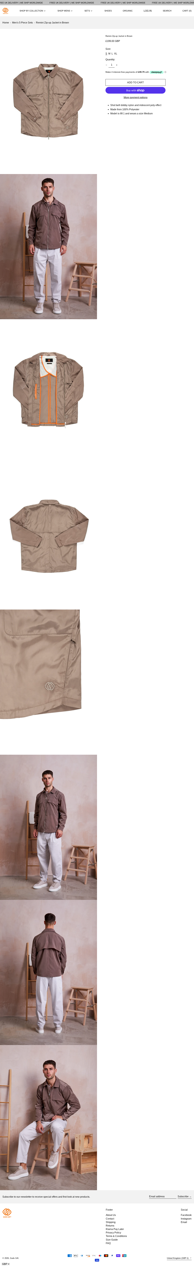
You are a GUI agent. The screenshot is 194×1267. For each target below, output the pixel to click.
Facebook (186, 1215)
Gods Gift (14, 1258)
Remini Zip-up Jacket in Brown (52, 22)
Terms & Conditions (116, 1236)
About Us (111, 1215)
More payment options (135, 97)
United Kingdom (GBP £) (178, 1258)
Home (5, 22)
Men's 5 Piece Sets (22, 22)
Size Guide (112, 1239)
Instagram (186, 1218)
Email (184, 1222)
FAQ (108, 1243)
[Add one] (117, 65)
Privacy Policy (113, 1232)
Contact (110, 1218)
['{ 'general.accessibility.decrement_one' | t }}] (106, 65)
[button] (187, 11)
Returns (110, 1225)
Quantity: (110, 59)
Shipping (110, 1222)
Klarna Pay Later (115, 1229)
